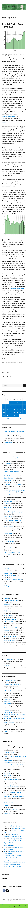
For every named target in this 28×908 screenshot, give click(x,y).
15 (10, 409)
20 (4, 412)
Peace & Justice (8, 533)
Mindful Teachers (9, 526)
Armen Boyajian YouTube (11, 471)
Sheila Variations (9, 722)
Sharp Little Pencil (9, 640)
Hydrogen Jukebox (9, 501)
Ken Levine (7, 699)
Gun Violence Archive (10, 666)
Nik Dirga (6, 630)
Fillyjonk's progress (9, 611)
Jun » (21, 418)
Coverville (6, 689)
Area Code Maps (8, 748)
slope (5, 843)
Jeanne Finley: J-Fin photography (14, 512)
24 (17, 412)
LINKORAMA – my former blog (13, 579)
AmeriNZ (6, 598)
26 (24, 412)
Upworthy (7, 813)
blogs (16, 362)
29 (10, 415)
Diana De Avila (8, 480)
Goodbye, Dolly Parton (15, 826)
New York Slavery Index (11, 786)
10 (17, 406)
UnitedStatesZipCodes (10, 809)
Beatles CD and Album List (11, 684)
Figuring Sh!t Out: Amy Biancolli (13, 484)
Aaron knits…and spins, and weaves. (14, 457)
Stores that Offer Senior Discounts (14, 796)
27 (4, 415)
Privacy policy (8, 442)
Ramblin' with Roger (7, 899)
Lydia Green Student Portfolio (12, 520)
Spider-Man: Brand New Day (12, 866)
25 (21, 412)
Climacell (6, 762)
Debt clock (7, 773)
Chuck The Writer (9, 478)
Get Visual (7, 495)
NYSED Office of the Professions (13, 792)
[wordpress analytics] (14, 878)
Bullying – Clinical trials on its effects (15, 756)
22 (10, 412)
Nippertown (7, 703)
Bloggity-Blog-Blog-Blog (11, 600)
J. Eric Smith (7, 503)
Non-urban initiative (8, 116)
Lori (5, 851)
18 (20, 409)
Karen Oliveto (8, 516)
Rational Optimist (9, 541)
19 (24, 409)
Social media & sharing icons (10, 905)
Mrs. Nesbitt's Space (10, 621)
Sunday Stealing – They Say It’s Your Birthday (12, 858)
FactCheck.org (8, 659)
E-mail (6, 436)
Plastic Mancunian (9, 855)
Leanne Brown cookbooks (11, 779)
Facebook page (8, 573)
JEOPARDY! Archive (9, 575)
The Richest (7, 731)
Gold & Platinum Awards (11, 691)
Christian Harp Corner (10, 476)
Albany (6, 746)
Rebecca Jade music (9, 548)
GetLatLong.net (8, 775)
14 (7, 409)
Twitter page (7, 586)
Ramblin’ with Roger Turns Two (13, 25)
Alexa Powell (7, 463)
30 (14, 415)
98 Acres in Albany (9, 680)
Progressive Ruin (9, 712)
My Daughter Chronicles (11, 628)
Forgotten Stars (8, 615)
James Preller (7, 507)
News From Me (8, 701)
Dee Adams (7, 604)
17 (17, 409)
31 (17, 415)
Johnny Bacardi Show (10, 619)
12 (24, 406)
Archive (4, 122)
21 (7, 412)
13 (3, 409)
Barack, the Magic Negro (17, 288)
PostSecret (7, 710)
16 (14, 409)
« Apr (7, 418)
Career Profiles (8, 760)
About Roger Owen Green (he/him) (14, 431)
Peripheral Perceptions (10, 636)
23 (14, 412)
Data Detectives (8, 569)
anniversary (12, 362)
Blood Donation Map (10, 752)
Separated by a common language (14, 718)
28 (7, 415)
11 (20, 406)
